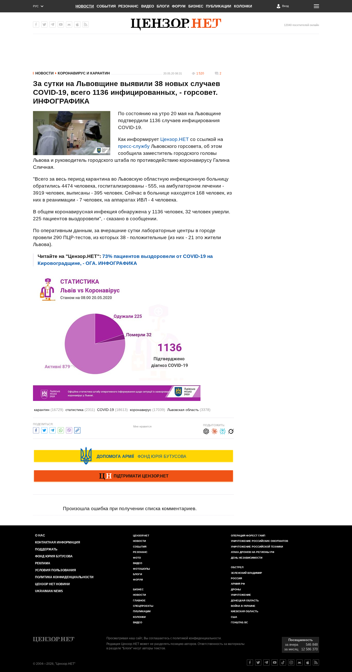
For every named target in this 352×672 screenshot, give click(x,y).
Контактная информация (57, 542)
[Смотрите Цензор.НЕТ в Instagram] (291, 662)
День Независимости (246, 557)
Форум (179, 6)
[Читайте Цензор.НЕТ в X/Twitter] (258, 662)
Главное (139, 600)
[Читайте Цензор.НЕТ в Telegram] (266, 662)
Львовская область (189, 410)
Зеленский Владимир (246, 573)
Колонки (243, 6)
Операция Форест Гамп (248, 535)
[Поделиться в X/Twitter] (44, 429)
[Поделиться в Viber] (69, 429)
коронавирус (147, 410)
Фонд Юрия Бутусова (54, 556)
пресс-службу (134, 146)
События (106, 6)
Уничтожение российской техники (257, 546)
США (234, 617)
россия (236, 578)
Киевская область (244, 611)
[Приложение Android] (69, 24)
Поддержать (46, 549)
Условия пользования (55, 570)
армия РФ (238, 583)
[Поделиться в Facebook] (36, 429)
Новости (85, 6)
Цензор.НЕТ (174, 139)
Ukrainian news (49, 591)
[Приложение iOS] (77, 24)
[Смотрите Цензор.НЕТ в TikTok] (283, 662)
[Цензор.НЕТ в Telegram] (52, 24)
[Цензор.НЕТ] (176, 24)
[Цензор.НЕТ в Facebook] (36, 24)
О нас (40, 535)
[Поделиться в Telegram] (52, 429)
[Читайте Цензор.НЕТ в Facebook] (250, 662)
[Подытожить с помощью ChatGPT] (206, 431)
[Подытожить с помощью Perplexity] (223, 431)
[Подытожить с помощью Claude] (214, 431)
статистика (80, 410)
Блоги (163, 6)
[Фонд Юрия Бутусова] (133, 456)
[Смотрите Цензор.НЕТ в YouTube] (275, 662)
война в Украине (243, 605)
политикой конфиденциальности (197, 638)
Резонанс (128, 6)
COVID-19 (112, 410)
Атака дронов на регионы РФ (252, 552)
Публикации (218, 6)
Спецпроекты (143, 605)
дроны (236, 589)
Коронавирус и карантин (84, 73)
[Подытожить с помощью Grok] (231, 431)
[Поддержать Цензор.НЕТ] (133, 476)
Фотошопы (141, 568)
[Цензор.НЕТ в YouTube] (61, 24)
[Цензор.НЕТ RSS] (85, 24)
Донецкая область (245, 600)
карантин (48, 410)
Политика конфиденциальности (64, 577)
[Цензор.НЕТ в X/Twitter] (44, 24)
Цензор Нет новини (52, 584)
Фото (137, 557)
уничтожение (241, 594)
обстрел (237, 567)
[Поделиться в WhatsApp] (61, 429)
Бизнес (195, 6)
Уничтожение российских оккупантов (259, 541)
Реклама (42, 563)
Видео (147, 6)
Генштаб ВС (239, 622)
